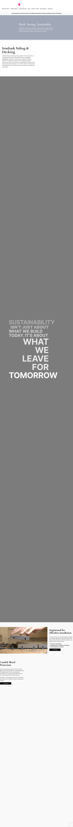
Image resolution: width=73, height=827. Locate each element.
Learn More (55, 649)
